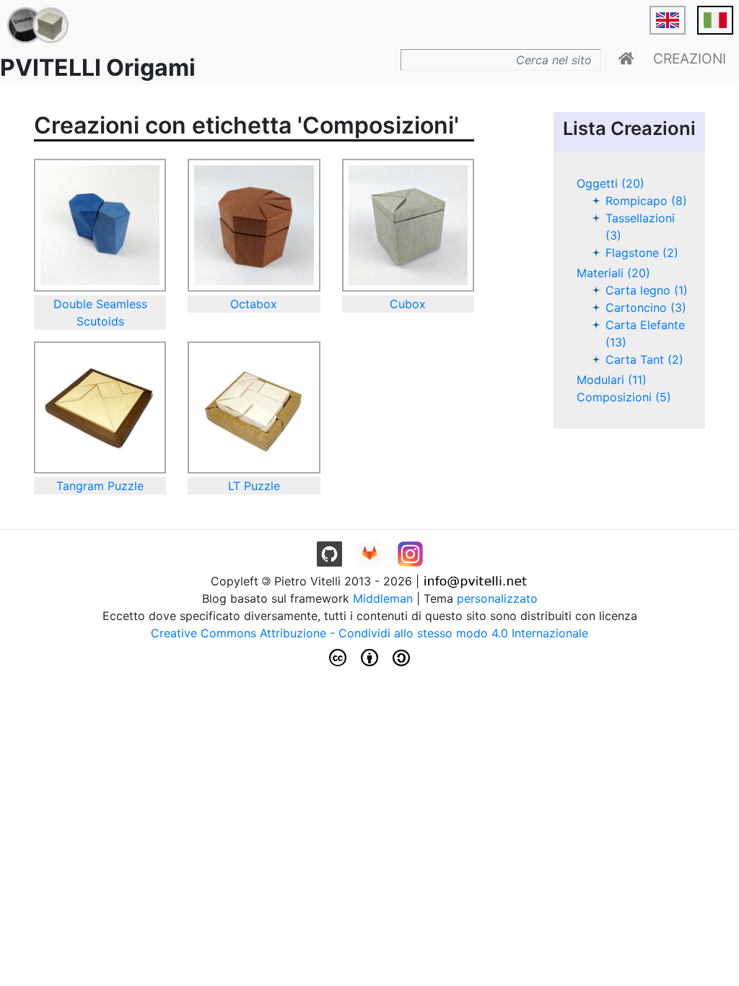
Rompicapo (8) (646, 200)
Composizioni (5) (624, 397)
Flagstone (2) (641, 252)
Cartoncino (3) (645, 307)
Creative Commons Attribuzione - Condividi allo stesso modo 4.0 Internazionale (369, 633)
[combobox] (501, 60)
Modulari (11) (612, 379)
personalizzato (497, 598)
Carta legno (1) (646, 290)
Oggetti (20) (610, 183)
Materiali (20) (613, 273)
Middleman (383, 598)
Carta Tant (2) (644, 359)
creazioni (689, 58)
